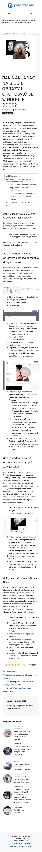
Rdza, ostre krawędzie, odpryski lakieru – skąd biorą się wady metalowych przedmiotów (22, 752)
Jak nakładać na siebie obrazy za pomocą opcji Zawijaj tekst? (23, 196)
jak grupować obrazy (15, 675)
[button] (37, 14)
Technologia (18, 20)
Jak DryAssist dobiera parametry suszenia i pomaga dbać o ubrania (22, 779)
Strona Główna (7, 20)
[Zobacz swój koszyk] (31, 14)
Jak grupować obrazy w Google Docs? (19, 203)
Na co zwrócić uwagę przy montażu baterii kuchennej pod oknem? (22, 766)
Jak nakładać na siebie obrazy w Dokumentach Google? (20, 180)
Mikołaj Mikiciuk (7, 110)
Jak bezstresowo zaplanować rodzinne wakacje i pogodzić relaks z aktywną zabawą (22, 734)
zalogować (20, 706)
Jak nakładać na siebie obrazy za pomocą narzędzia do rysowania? (23, 188)
